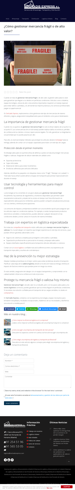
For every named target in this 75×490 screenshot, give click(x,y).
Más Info (49, 488)
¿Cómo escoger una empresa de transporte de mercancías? (33, 330)
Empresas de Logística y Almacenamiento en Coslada (49, 469)
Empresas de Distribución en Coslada (22, 477)
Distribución (35, 19)
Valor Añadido (33, 437)
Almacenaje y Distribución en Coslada (39, 474)
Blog (56, 19)
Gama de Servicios (34, 444)
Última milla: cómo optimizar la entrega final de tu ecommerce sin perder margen (61, 432)
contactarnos (8, 293)
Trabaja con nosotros (35, 431)
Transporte (25, 19)
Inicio (7, 19)
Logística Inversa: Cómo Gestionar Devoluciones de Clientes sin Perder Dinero (61, 442)
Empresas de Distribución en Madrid (61, 474)
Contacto (63, 19)
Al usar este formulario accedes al (37, 396)
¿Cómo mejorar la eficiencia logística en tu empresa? (30, 320)
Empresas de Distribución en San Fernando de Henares (48, 477)
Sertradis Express (12, 113)
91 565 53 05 (14, 446)
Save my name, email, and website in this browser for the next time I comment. (34, 391)
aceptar (66, 487)
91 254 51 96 (14, 442)
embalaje (59, 140)
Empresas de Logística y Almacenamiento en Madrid (18, 469)
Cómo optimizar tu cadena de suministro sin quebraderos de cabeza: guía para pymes (62, 453)
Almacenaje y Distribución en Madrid (50, 472)
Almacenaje (15, 19)
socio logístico (19, 248)
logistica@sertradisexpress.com (14, 453)
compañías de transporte (22, 227)
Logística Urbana (47, 19)
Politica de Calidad (34, 441)
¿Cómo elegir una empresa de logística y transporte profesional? (34, 340)
